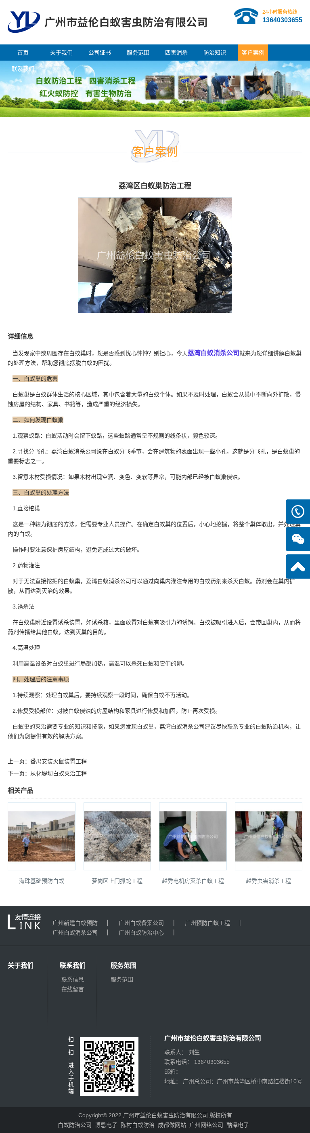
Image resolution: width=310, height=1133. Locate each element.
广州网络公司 (206, 1125)
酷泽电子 (237, 1125)
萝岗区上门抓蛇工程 (117, 881)
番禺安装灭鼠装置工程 (58, 761)
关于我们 (61, 52)
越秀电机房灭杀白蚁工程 (193, 881)
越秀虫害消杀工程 (268, 881)
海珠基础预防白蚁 (41, 881)
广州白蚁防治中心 (141, 932)
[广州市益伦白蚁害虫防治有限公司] (107, 41)
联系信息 (72, 979)
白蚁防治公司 (75, 1125)
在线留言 (72, 989)
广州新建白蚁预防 (75, 923)
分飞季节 (130, 451)
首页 (23, 52)
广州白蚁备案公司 (141, 923)
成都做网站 (172, 1125)
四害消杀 (176, 52)
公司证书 (99, 52)
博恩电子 (106, 1125)
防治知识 (214, 52)
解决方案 (70, 736)
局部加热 (91, 663)
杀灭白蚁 (238, 581)
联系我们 (23, 68)
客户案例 (253, 52)
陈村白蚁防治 (138, 1125)
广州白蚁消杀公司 (75, 932)
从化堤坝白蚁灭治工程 (58, 773)
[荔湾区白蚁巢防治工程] (155, 307)
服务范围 (138, 52)
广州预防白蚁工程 (207, 923)
